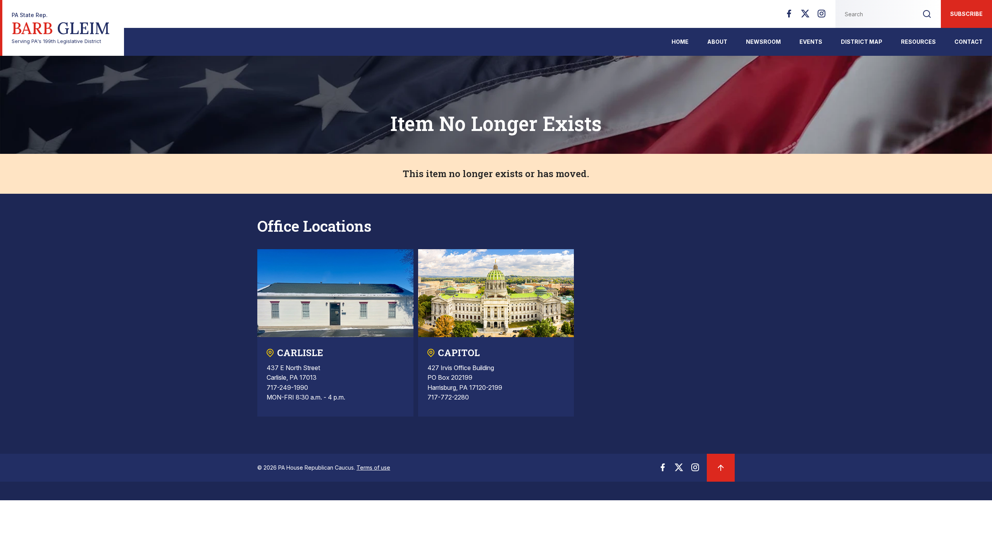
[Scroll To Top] (721, 468)
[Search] (927, 14)
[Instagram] (821, 16)
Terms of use (373, 467)
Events (810, 41)
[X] (805, 16)
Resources (918, 41)
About (717, 41)
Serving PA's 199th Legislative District (61, 28)
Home (680, 41)
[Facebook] (789, 16)
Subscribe (966, 13)
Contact (968, 41)
